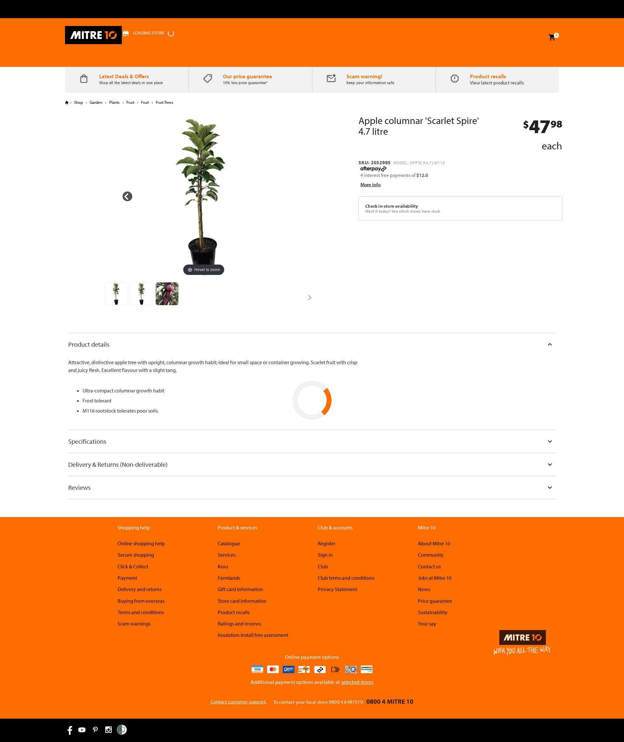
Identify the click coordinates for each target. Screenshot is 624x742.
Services (226, 554)
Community (431, 554)
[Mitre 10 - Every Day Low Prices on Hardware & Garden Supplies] (93, 35)
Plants (114, 102)
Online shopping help (141, 543)
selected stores (357, 682)
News (424, 589)
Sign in (325, 554)
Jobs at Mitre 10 (434, 578)
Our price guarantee (247, 76)
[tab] (312, 344)
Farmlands (229, 578)
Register (326, 543)
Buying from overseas (141, 601)
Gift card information (240, 589)
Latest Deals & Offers (124, 76)
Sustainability (433, 612)
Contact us (429, 566)
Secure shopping (136, 554)
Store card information (242, 601)
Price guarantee (435, 601)
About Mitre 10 (434, 543)
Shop (78, 102)
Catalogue (229, 543)
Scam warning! (364, 76)
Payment (127, 578)
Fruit (130, 102)
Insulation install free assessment (253, 635)
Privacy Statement (337, 589)
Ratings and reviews (239, 623)
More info (370, 184)
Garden (96, 102)
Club (323, 566)
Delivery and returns (140, 589)
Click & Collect (133, 566)
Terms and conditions (141, 612)
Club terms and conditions (346, 578)
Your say (427, 623)
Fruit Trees (164, 102)
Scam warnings (134, 623)
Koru (223, 566)
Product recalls (488, 76)
